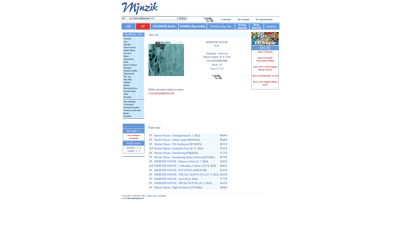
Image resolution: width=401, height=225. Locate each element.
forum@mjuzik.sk (136, 198)
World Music (129, 50)
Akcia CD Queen (265, 52)
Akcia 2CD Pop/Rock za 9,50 (265, 76)
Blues (126, 56)
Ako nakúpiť (243, 19)
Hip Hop (127, 79)
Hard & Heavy (130, 65)
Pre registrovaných (264, 19)
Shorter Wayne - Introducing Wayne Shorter (178, 157)
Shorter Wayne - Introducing (169, 152)
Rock (125, 62)
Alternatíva (128, 59)
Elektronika (129, 73)
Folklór (126, 82)
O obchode (226, 19)
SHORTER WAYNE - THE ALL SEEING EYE (179, 174)
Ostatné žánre (129, 91)
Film (125, 94)
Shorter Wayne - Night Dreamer (171, 187)
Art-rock (127, 53)
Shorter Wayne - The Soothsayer (171, 144)
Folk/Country (129, 47)
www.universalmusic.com (161, 92)
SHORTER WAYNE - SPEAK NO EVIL (176, 183)
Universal (222, 53)
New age (127, 76)
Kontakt (127, 116)
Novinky (127, 39)
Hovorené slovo (130, 88)
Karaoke (127, 97)
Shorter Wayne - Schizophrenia (171, 135)
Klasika (127, 44)
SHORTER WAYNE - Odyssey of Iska (175, 161)
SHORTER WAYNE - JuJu (169, 179)
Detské (126, 85)
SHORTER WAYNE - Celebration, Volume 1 (178, 165)
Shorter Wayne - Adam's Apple (170, 139)
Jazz (125, 41)
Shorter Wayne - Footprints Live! (172, 148)
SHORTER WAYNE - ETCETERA (173, 170)
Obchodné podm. (131, 107)
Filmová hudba (130, 71)
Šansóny (127, 68)
